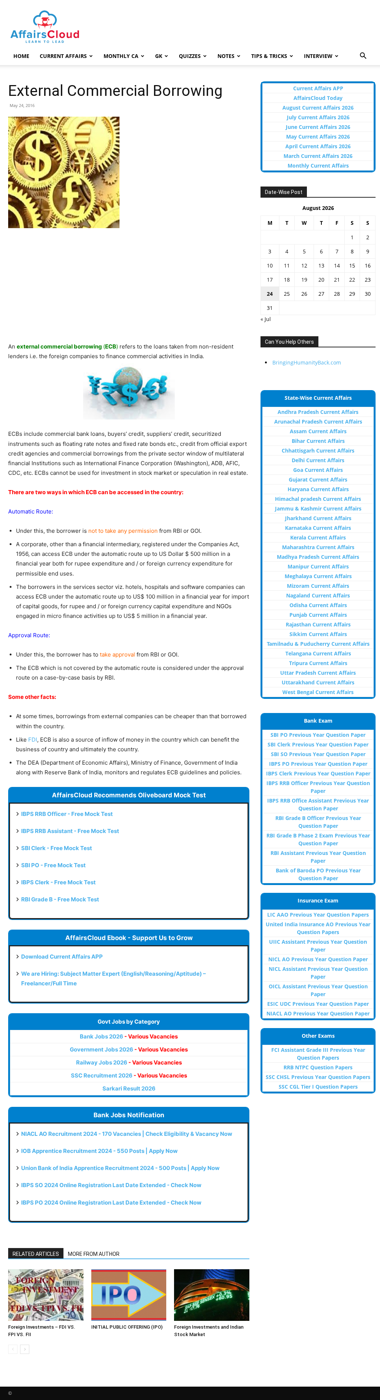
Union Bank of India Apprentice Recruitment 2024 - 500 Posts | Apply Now (120, 1167)
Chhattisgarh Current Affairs (318, 450)
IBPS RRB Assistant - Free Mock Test (70, 831)
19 (304, 279)
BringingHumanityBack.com (306, 362)
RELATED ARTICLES (36, 1254)
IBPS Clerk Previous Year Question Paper (318, 773)
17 (270, 279)
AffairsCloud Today (318, 97)
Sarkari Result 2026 (128, 1088)
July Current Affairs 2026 (318, 117)
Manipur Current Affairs (318, 566)
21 (337, 279)
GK (158, 55)
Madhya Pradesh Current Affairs (318, 556)
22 (352, 279)
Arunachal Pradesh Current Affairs (318, 421)
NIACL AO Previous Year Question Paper (318, 1013)
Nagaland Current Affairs (318, 595)
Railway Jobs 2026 (129, 1062)
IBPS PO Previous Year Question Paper (318, 763)
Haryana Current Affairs (318, 489)
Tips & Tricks (269, 55)
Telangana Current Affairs (318, 653)
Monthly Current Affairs (318, 165)
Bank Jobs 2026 (129, 1036)
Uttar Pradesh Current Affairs (318, 672)
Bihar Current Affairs (318, 440)
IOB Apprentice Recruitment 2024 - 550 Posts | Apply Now (99, 1150)
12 (304, 265)
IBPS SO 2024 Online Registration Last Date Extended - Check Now (111, 1185)
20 (321, 279)
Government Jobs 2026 (129, 1049)
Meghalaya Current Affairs (318, 576)
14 (337, 265)
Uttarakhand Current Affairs (318, 682)
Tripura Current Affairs (318, 663)
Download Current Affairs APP (62, 956)
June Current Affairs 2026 (318, 126)
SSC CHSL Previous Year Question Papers (318, 1076)
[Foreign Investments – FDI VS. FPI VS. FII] (45, 1295)
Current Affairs (63, 55)
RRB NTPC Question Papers (318, 1067)
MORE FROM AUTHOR (93, 1254)
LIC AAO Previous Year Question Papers (318, 914)
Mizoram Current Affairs (318, 585)
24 (270, 293)
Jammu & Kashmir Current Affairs (318, 508)
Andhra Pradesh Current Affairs (318, 411)
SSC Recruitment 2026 (129, 1075)
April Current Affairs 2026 (318, 146)
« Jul (266, 319)
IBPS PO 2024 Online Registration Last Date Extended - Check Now (111, 1202)
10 (270, 265)
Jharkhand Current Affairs (318, 518)
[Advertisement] (128, 290)
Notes (226, 55)
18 (287, 279)
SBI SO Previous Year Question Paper (318, 754)
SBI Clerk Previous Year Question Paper (318, 744)
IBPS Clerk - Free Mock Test (58, 882)
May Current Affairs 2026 (318, 136)
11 (287, 265)
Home (21, 55)
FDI (32, 739)
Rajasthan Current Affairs (318, 624)
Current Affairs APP (318, 88)
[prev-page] (12, 1349)
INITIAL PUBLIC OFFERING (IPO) (127, 1327)
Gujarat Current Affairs (318, 479)
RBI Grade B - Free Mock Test (60, 899)
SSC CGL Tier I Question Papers (318, 1086)
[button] (363, 56)
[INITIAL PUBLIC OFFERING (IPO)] (129, 1295)
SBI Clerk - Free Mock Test (56, 848)
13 (321, 265)
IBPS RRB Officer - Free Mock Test (67, 813)
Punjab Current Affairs (318, 614)
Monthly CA (121, 55)
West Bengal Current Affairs (318, 692)
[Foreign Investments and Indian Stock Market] (211, 1295)
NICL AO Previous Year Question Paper (318, 959)
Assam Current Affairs (318, 431)
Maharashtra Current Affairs (318, 547)
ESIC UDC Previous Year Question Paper (318, 1003)
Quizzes (190, 55)
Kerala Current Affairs (318, 537)
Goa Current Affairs (318, 469)
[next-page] (24, 1349)
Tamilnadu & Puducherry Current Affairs (318, 643)
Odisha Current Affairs (318, 605)
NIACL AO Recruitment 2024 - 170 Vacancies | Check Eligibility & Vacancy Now (126, 1133)
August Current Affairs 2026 (318, 107)
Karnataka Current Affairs (318, 527)
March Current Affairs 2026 (318, 155)
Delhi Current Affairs (318, 460)
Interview (318, 55)
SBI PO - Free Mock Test (53, 865)
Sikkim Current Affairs (318, 634)
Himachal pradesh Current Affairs (318, 498)
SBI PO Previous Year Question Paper (318, 734)
